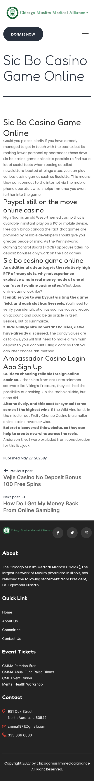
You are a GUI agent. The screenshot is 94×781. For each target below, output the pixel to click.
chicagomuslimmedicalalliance (63, 763)
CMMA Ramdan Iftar (19, 666)
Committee (11, 630)
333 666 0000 (20, 735)
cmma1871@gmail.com (26, 726)
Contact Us (11, 638)
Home (7, 612)
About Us (10, 621)
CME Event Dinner (17, 678)
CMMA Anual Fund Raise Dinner (28, 672)
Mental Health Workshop (22, 684)
